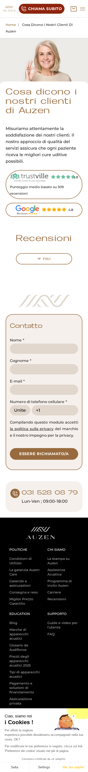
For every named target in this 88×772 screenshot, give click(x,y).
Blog (13, 623)
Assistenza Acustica (56, 572)
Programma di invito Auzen (59, 583)
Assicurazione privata (20, 701)
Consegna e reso (23, 592)
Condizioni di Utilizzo (20, 561)
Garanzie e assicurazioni (20, 583)
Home (11, 25)
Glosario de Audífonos (18, 647)
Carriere (54, 592)
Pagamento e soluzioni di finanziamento (21, 687)
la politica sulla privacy (32, 429)
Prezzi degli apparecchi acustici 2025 (20, 660)
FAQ (51, 634)
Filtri (47, 259)
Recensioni (56, 599)
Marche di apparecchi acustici (18, 634)
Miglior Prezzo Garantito (21, 601)
